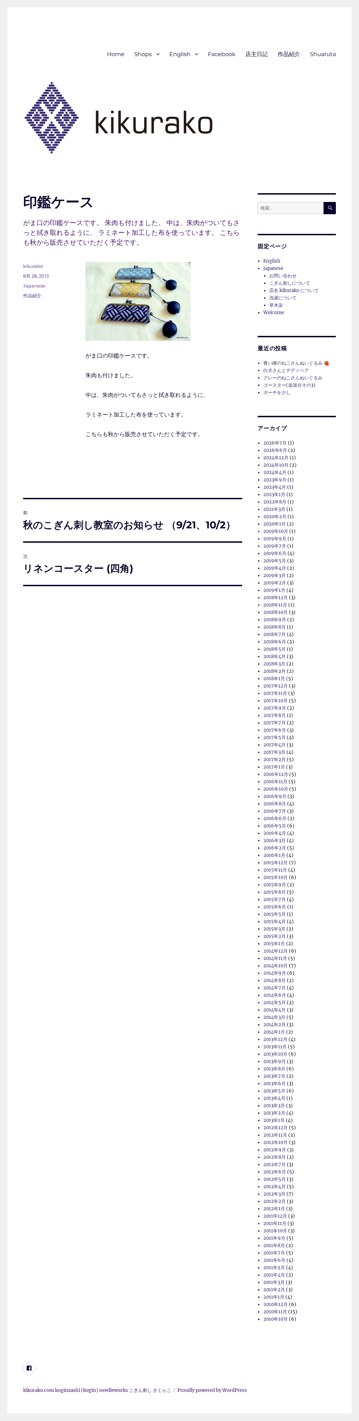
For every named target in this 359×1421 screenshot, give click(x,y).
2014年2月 (274, 1025)
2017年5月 (274, 737)
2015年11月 (275, 870)
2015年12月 (275, 863)
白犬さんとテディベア (286, 370)
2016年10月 (275, 789)
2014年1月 (274, 1032)
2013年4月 (274, 1098)
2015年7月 (274, 899)
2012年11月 (275, 1135)
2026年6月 (275, 450)
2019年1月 (274, 590)
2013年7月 (274, 1076)
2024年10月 (276, 465)
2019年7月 (274, 546)
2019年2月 (274, 583)
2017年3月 (274, 752)
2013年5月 (274, 1091)
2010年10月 (275, 1319)
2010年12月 (275, 1304)
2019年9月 (274, 539)
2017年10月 (275, 701)
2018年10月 (275, 612)
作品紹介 (289, 54)
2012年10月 (275, 1142)
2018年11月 (275, 605)
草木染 (276, 305)
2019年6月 (274, 553)
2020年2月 (274, 517)
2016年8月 (274, 804)
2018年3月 (274, 664)
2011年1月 (273, 1297)
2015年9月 (274, 885)
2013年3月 (274, 1106)
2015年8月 (274, 892)
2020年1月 (274, 524)
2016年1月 (274, 855)
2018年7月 (274, 634)
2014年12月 (275, 951)
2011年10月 (275, 1231)
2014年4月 (274, 1010)
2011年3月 (274, 1282)
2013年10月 (275, 1054)
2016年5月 (274, 826)
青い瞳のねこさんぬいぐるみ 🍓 (296, 363)
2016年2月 (274, 848)
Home (115, 54)
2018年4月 (274, 656)
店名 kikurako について (294, 290)
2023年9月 (274, 480)
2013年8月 (274, 1069)
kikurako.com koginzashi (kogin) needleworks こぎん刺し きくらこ (97, 1390)
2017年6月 (274, 730)
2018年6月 (274, 642)
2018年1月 (274, 679)
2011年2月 (274, 1290)
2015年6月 (274, 907)
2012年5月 (274, 1179)
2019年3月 (274, 575)
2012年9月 (274, 1150)
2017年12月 (275, 686)
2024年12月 (276, 458)
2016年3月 (274, 841)
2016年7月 (274, 811)
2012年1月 (274, 1209)
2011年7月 (274, 1253)
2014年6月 (274, 995)
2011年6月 (274, 1260)
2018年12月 (275, 598)
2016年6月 (274, 818)
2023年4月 (274, 487)
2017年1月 (274, 767)
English (179, 54)
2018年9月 (274, 620)
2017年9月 (274, 708)
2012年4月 (274, 1187)
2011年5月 (274, 1268)
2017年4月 (274, 745)
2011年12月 (275, 1216)
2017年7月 (274, 723)
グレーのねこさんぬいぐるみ (293, 378)
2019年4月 (274, 568)
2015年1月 (274, 944)
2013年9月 (274, 1061)
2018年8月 (274, 627)
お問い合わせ (283, 276)
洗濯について (283, 298)
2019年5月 (274, 561)
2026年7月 (275, 443)
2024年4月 (274, 472)
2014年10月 (275, 966)
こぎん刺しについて (289, 283)
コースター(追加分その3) (289, 385)
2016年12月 (275, 774)
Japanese (34, 286)
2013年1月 (274, 1120)
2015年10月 (275, 877)
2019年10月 (275, 531)
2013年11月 (275, 1047)
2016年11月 (275, 782)
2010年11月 (275, 1312)
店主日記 (256, 54)
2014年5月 (274, 1003)
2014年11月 (275, 958)
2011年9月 (274, 1238)
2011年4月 (274, 1275)
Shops (143, 54)
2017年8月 (274, 715)
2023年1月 (274, 495)
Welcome (273, 313)
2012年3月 (274, 1194)
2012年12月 (275, 1128)
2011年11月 (274, 1223)
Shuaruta (323, 54)
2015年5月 (274, 914)
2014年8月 (274, 980)
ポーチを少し (277, 392)
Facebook (222, 54)
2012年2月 (274, 1201)
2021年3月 (274, 509)
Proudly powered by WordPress (212, 1390)
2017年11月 (275, 693)
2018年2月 (274, 671)
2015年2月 (274, 936)
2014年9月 (274, 973)
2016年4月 (274, 833)
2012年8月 (274, 1157)
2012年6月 (274, 1172)
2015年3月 (274, 929)
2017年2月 (274, 760)
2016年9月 (274, 796)
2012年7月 (274, 1165)
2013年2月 (274, 1113)
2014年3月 (274, 1017)
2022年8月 (274, 502)
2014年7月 (274, 988)
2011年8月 (274, 1246)
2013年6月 (274, 1084)
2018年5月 (274, 649)
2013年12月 (275, 1039)
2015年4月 (274, 922)
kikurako (33, 266)
